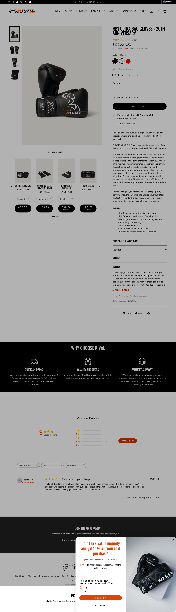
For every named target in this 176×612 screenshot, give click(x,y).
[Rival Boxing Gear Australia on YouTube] (30, 2)
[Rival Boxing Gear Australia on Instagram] (9, 2)
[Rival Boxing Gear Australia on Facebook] (13, 2)
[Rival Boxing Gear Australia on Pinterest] (21, 2)
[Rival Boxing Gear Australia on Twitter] (25, 2)
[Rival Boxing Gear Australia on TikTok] (17, 2)
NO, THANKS (101, 605)
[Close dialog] (173, 539)
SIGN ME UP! (101, 598)
